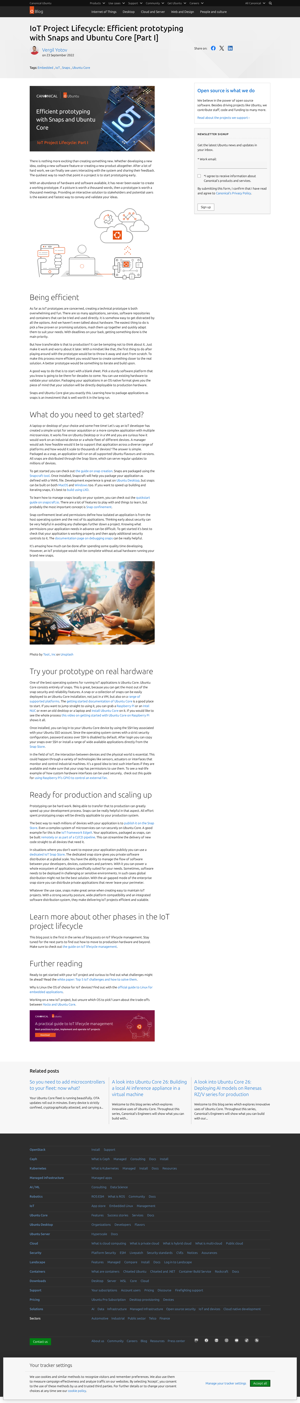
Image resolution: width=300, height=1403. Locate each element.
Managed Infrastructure (146, 1309)
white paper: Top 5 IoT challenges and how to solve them (97, 979)
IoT (57, 67)
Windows (81, 485)
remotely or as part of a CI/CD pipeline (68, 837)
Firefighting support (189, 1290)
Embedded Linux (121, 1205)
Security (35, 1252)
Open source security (181, 1309)
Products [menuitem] (95, 3)
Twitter (221, 48)
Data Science (119, 1187)
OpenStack (37, 1149)
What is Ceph (100, 1159)
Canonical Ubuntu (40, 3)
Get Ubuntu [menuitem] (175, 3)
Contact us (40, 1341)
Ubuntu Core (81, 67)
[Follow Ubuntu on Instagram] (227, 1341)
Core (133, 1280)
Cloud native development (242, 1309)
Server (111, 1280)
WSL (123, 1280)
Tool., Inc (49, 654)
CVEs (179, 1252)
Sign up (206, 207)
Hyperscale (99, 1234)
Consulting (137, 1159)
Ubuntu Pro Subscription (108, 1299)
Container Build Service (195, 1271)
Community (137, 1196)
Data (101, 1309)
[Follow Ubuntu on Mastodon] (197, 1341)
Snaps (66, 67)
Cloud (34, 1243)
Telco (152, 1318)
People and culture (213, 11)
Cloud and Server (153, 11)
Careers (132, 1341)
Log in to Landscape (178, 1262)
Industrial (118, 1318)
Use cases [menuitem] (114, 3)
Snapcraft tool (40, 475)
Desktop (129, 11)
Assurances (209, 1252)
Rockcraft (221, 1271)
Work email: (208, 159)
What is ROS (116, 1196)
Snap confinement (99, 507)
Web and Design (182, 11)
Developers (123, 1224)
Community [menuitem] (153, 3)
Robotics (36, 1196)
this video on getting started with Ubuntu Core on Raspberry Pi (105, 715)
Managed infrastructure (47, 1177)
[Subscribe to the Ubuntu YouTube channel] (238, 1341)
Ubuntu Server (40, 1234)
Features (97, 1215)
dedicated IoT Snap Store (47, 854)
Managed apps (101, 1177)
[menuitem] (255, 3)
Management (146, 1205)
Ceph (33, 1159)
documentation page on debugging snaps (84, 538)
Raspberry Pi (125, 706)
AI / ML (35, 1187)
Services (137, 1215)
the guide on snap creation (94, 471)
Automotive (99, 1318)
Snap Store (37, 746)
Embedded (45, 67)
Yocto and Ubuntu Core (59, 1004)
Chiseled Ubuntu (134, 1271)
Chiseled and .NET (162, 1271)
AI (92, 1309)
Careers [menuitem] (194, 3)
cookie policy (77, 1390)
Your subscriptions (104, 1290)
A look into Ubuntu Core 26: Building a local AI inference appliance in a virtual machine (149, 1088)
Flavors (140, 1224)
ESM (123, 1252)
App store (98, 1205)
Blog (144, 1341)
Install (95, 1149)
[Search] (270, 3)
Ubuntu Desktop (128, 480)
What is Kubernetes (105, 1168)
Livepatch (136, 1252)
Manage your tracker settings (226, 1383)
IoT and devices (209, 1309)
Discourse (164, 1290)
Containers (37, 1271)
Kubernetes (38, 1168)
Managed (120, 1159)
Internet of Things (103, 11)
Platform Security (103, 1252)
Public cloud (234, 1243)
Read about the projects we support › (223, 117)
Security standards (160, 1252)
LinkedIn (230, 48)
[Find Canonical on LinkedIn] (217, 1341)
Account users (131, 1290)
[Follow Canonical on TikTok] (248, 1341)
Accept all (260, 1383)
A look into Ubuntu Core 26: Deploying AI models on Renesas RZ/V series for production (227, 1088)
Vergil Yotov (54, 49)
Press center (176, 1341)
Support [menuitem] (133, 3)
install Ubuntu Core (105, 710)
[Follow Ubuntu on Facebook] (207, 1341)
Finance (165, 1318)
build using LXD (78, 489)
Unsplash (66, 654)
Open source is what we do (226, 90)
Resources (169, 1168)
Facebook (213, 48)
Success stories (117, 1215)
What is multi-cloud (208, 1243)
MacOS (63, 485)
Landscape (37, 1262)
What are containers (105, 1271)
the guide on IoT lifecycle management (90, 946)
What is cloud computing (108, 1243)
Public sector (137, 1318)
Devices (168, 1299)
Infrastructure (117, 1309)
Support (109, 1149)
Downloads (38, 1280)
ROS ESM (97, 1196)
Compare (130, 1262)
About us (97, 1341)
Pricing (149, 1290)
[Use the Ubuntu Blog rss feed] (258, 1341)
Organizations (101, 1224)
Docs (152, 1159)
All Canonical (253, 3)
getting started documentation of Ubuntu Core (99, 701)
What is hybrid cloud (177, 1243)
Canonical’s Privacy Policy (233, 193)
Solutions (36, 1309)
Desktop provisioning (144, 1299)
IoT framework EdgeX (76, 832)
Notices (192, 1252)
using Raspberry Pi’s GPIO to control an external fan (71, 777)
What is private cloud (144, 1243)
